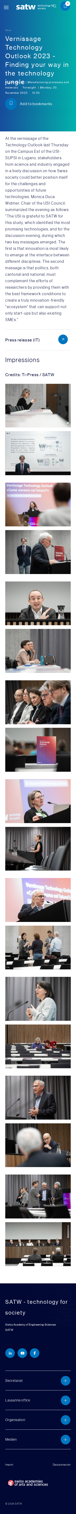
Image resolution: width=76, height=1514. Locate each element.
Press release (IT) (22, 340)
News (8, 30)
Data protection (62, 1464)
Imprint (9, 1464)
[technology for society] (26, 7)
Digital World (14, 82)
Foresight (30, 87)
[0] (66, 6)
